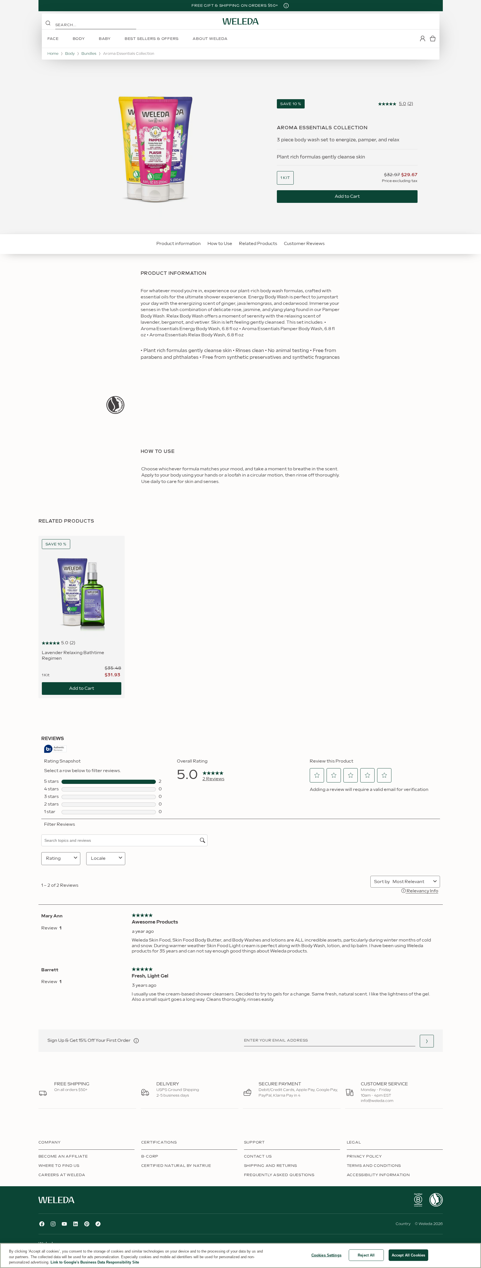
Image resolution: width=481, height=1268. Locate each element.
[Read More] (115, 405)
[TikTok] (98, 1224)
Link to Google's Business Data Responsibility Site (95, 1262)
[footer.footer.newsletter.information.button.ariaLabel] (136, 1040)
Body (70, 53)
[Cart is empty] (432, 38)
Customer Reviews (304, 243)
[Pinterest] (86, 1224)
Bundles (88, 53)
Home (52, 53)
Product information (178, 243)
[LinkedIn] (75, 1224)
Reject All (366, 1255)
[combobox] (285, 178)
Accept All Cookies (408, 1255)
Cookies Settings (326, 1255)
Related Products (258, 243)
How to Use (220, 243)
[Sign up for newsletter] (427, 1041)
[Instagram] (53, 1224)
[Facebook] (41, 1224)
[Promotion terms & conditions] (286, 5)
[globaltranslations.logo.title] (241, 21)
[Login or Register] (422, 38)
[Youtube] (64, 1224)
